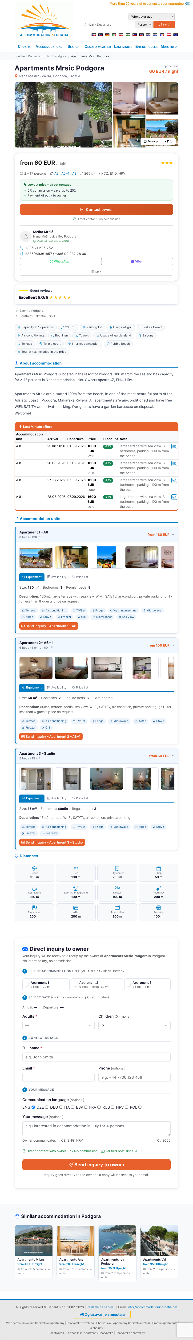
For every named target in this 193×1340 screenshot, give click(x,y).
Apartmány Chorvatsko (98, 1333)
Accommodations (49, 47)
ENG (27, 1107)
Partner (71, 1333)
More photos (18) (160, 141)
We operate (13, 1323)
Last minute (123, 47)
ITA (67, 1107)
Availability (58, 577)
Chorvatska (103, 1323)
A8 (56, 173)
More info (169, 47)
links (79, 1333)
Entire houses (146, 47)
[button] (96, 295)
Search (165, 24)
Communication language (53, 1099)
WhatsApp (61, 261)
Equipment (34, 577)
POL (134, 1107)
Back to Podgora (32, 310)
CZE (40, 1107)
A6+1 (65, 173)
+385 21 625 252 (39, 248)
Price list (82, 577)
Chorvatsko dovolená (80, 1323)
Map (98, 272)
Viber (139, 261)
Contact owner (99, 209)
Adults (29, 1016)
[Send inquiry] (174, 446)
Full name (32, 1047)
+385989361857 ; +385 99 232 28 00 (55, 254)
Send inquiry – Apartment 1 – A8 (51, 626)
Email (28, 1068)
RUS (106, 1107)
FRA (93, 1107)
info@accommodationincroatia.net (152, 1307)
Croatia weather (97, 47)
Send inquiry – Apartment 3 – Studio (54, 842)
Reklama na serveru (101, 1307)
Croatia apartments (164, 1323)
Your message (42, 1116)
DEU (54, 1107)
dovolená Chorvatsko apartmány (43, 1323)
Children (114, 1016)
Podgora (60, 56)
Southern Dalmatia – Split (32, 56)
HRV (120, 1107)
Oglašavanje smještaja (104, 1314)
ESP (80, 1107)
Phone (111, 1068)
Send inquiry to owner (99, 1165)
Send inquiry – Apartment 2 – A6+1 (53, 736)
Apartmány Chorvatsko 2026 (131, 1323)
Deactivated (56, 1333)
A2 (74, 173)
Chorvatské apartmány (130, 1333)
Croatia (24, 47)
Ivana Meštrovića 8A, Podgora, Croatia (49, 76)
